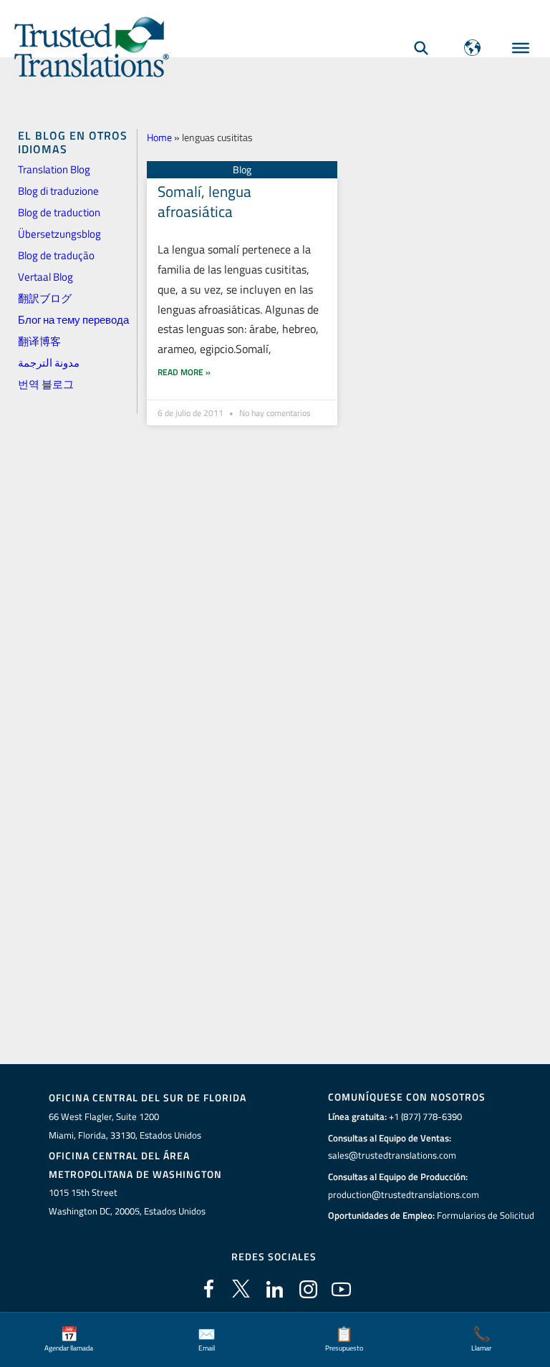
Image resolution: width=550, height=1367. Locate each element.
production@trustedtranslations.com (403, 1194)
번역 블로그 (46, 384)
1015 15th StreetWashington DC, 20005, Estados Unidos (127, 1201)
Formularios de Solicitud (485, 1215)
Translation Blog (54, 169)
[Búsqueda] (421, 48)
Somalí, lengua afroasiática (204, 201)
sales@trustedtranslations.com (392, 1155)
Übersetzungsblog (59, 234)
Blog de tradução (56, 255)
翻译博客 (39, 341)
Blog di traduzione (58, 191)
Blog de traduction (59, 212)
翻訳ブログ (45, 298)
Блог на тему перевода (73, 319)
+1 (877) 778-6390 (425, 1116)
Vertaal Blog (45, 277)
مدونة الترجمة (48, 362)
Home (159, 137)
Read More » (184, 372)
